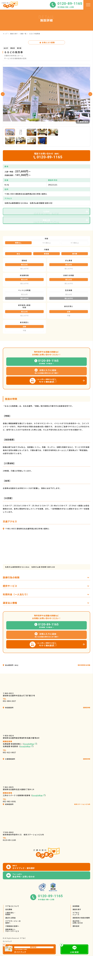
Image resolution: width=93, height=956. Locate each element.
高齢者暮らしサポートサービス (12, 930)
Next (90, 94)
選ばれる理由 (10, 918)
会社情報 (8, 909)
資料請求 (76, 926)
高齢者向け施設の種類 (81, 918)
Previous (3, 94)
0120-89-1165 (9, 839)
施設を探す (14, 34)
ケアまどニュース (76, 913)
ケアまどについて (12, 906)
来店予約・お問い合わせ (78, 922)
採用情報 (76, 906)
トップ (5, 34)
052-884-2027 (9, 700)
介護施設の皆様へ (12, 926)
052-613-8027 (9, 751)
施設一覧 (23, 34)
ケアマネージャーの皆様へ (13, 922)
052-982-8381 (9, 800)
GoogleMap (28, 744)
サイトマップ (7, 941)
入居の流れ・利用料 (10, 913)
